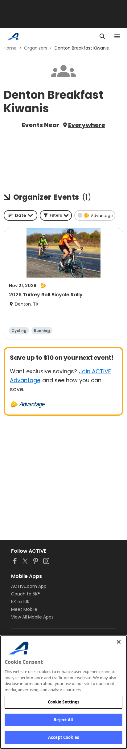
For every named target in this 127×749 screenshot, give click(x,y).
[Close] (118, 642)
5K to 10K (20, 602)
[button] (56, 215)
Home (10, 48)
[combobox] (20, 215)
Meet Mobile (24, 609)
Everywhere (86, 125)
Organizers (35, 48)
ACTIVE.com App (29, 586)
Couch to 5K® (25, 594)
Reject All (63, 720)
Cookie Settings (64, 702)
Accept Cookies (63, 737)
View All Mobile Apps (32, 617)
